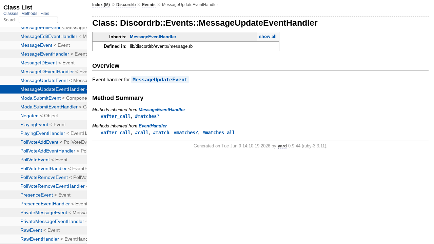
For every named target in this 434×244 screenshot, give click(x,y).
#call (142, 132)
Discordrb (126, 4)
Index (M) (101, 4)
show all (268, 36)
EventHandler (153, 125)
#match (161, 132)
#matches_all (218, 132)
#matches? (147, 116)
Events (149, 4)
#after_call (116, 116)
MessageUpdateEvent (160, 80)
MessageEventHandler (153, 36)
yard (282, 145)
